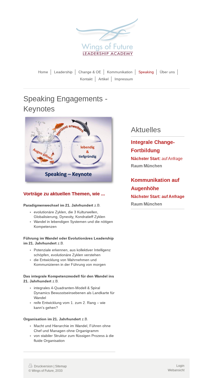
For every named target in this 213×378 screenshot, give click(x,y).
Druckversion (43, 366)
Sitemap (61, 366)
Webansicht (176, 370)
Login (180, 366)
